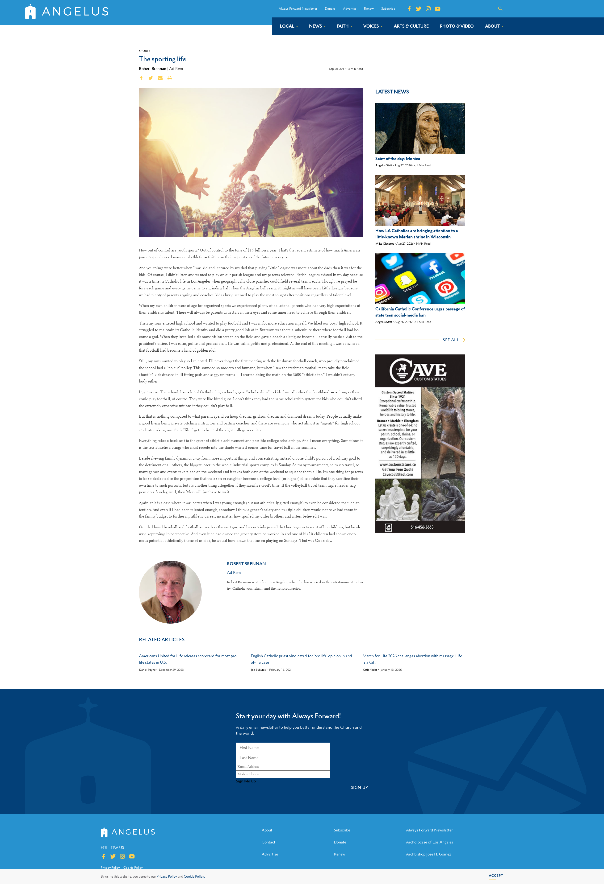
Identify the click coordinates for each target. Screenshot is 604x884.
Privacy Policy (167, 876)
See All (451, 339)
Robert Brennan (152, 68)
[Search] (500, 9)
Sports (144, 51)
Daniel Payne (147, 670)
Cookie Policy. (194, 876)
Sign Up (359, 787)
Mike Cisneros (384, 243)
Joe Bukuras (258, 670)
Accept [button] (496, 875)
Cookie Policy (133, 867)
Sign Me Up (246, 781)
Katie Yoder (370, 670)
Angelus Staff (383, 165)
